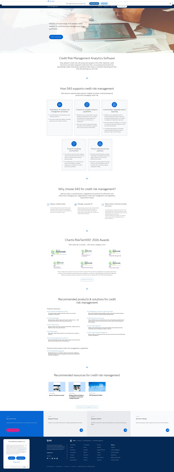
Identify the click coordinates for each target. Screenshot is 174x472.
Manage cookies (16, 462)
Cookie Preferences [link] (50, 466)
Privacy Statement (59, 466)
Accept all (11, 458)
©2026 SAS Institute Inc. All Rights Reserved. (86, 466)
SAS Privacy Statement (22, 448)
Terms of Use (66, 466)
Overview (100, 6)
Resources (113, 6)
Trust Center (73, 466)
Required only (20, 458)
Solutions (106, 6)
